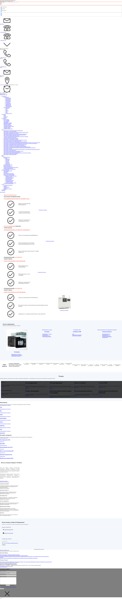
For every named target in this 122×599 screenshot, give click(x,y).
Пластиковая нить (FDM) (8, 170)
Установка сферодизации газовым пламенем (11, 138)
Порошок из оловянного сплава (11, 182)
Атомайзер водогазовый (8, 125)
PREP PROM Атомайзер (8, 122)
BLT (6, 111)
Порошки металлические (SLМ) (9, 175)
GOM (5, 115)
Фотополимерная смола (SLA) (9, 173)
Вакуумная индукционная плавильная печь (11, 153)
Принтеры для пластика (33, 556)
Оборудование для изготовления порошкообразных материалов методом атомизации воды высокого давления (22, 142)
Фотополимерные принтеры (11, 556)
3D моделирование (7, 157)
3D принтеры (4, 96)
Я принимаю (10, 543)
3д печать (3, 558)
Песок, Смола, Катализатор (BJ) (9, 174)
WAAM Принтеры (9, 106)
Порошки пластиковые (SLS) (8, 183)
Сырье (3, 184)
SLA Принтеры (8, 101)
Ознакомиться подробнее (50, 241)
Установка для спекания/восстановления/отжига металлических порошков (16, 136)
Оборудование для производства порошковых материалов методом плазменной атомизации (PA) (19, 147)
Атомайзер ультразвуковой (8, 128)
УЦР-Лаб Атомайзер (7, 124)
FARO (27, 555)
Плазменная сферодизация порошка (9, 169)
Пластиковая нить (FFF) (4, 561)
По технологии (6, 97)
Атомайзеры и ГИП (3, 556)
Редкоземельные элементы (8, 185)
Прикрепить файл (3, 585)
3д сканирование (8, 558)
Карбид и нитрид (6, 187)
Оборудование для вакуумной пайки (10, 150)
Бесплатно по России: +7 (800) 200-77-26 (6, 554)
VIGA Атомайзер (6, 120)
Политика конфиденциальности (7, 566)
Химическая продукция (8, 188)
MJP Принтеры (8, 99)
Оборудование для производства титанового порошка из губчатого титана (16, 132)
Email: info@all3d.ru (16, 554)
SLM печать (8, 163)
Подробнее (3, 386)
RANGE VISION (21, 555)
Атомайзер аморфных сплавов (9, 126)
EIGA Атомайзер (6, 121)
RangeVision (6, 116)
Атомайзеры (4, 118)
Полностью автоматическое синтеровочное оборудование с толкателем (15, 141)
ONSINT (7, 110)
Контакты (3, 190)
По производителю (7, 107)
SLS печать (7, 162)
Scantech (5, 117)
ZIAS (10, 555)
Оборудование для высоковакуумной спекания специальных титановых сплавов (17, 146)
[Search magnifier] (1, 3)
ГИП (2, 155)
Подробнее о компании (4, 481)
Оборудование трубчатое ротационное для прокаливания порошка (14, 134)
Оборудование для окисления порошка (10, 131)
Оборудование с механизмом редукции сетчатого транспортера (14, 145)
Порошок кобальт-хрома (10, 180)
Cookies (1, 566)
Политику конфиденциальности (12, 543)
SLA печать (7, 160)
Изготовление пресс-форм (8, 164)
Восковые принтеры (25, 556)
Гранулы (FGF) (6, 171)
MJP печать (7, 159)
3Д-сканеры (16, 555)
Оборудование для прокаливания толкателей (11, 133)
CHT (6, 109)
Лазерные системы (9, 113)
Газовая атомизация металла (8, 168)
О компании (4, 189)
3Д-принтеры (2, 555)
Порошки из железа (9, 176)
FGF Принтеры (8, 98)
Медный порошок (9, 179)
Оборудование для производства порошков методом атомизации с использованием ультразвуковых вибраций (22, 149)
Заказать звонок (2, 93)
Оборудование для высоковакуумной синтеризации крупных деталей (15, 144)
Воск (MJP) (5, 172)
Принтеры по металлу (40, 556)
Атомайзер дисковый (7, 127)
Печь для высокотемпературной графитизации (11, 135)
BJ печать (7, 161)
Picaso (7, 112)
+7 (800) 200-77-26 (3, 40)
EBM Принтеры (8, 104)
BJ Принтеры (8, 102)
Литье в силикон (19, 558)
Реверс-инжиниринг (7, 165)
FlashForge (7, 108)
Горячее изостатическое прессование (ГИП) (11, 167)
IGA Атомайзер (6, 119)
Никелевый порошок (9, 178)
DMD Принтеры (8, 105)
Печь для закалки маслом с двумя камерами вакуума (12, 140)
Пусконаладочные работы (8, 166)
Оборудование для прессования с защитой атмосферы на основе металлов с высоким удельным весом (20, 143)
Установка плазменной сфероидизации (10, 137)
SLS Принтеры (8, 103)
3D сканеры (4, 114)
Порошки (5, 186)
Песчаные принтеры (19, 556)
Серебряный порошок (9, 181)
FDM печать (8, 158)
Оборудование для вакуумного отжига (10, 154)
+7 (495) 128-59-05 (3, 32)
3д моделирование (14, 558)
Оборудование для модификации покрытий (11, 139)
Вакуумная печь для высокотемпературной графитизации (13, 130)
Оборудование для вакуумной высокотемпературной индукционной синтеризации (17, 152)
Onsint (12, 555)
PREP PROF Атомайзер (7, 123)
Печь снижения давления (8, 148)
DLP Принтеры (8, 100)
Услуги (3, 156)
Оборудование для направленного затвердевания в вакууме (13, 151)
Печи (3, 129)
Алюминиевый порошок (10, 177)
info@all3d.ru (2, 75)
